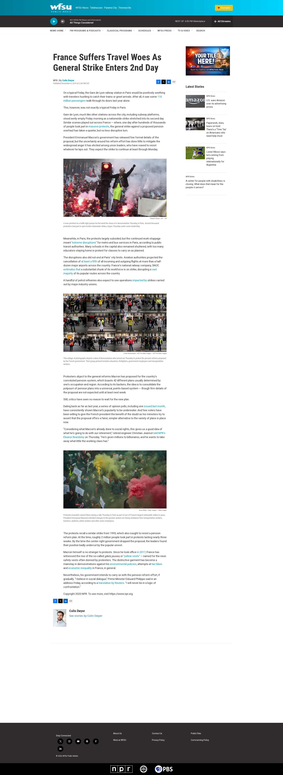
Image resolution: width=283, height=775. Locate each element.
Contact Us (157, 733)
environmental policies (123, 564)
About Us (117, 733)
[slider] (67, 21)
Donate (225, 7)
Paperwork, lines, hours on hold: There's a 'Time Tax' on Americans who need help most (216, 129)
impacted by (140, 280)
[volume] (62, 21)
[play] (53, 21)
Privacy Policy (158, 740)
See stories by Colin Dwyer (85, 615)
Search (200, 30)
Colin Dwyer (68, 80)
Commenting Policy (200, 740)
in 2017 (141, 552)
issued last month (154, 406)
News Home (57, 30)
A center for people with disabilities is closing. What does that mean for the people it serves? (205, 184)
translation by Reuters (111, 582)
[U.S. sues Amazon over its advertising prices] (195, 101)
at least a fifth (89, 261)
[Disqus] (141, 683)
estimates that (71, 269)
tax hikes (157, 564)
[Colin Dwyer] (59, 618)
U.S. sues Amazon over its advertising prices (216, 103)
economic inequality (80, 568)
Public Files (196, 733)
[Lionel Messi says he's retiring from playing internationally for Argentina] (195, 153)
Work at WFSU (119, 740)
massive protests (99, 126)
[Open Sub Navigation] (66, 30)
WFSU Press (165, 30)
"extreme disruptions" (84, 242)
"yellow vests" (131, 556)
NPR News (210, 96)
